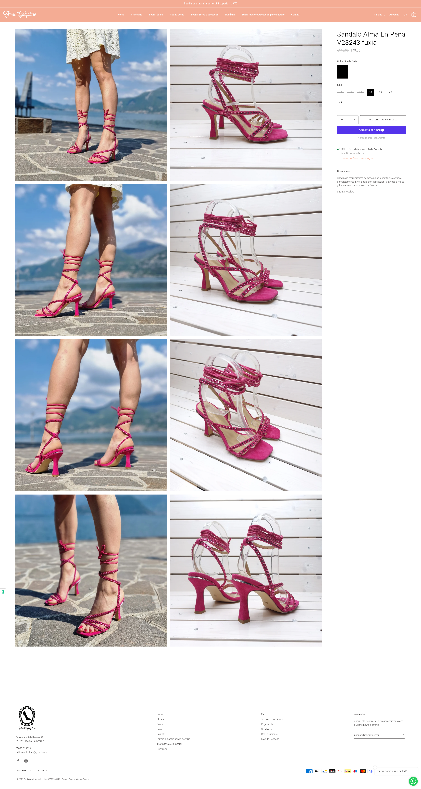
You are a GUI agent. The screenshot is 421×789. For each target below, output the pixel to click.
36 (350, 92)
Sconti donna (156, 14)
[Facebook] (18, 760)
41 (340, 102)
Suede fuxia (342, 71)
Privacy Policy (68, 779)
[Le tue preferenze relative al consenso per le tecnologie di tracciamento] (3, 592)
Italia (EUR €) (22, 770)
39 (380, 92)
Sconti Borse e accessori (205, 14)
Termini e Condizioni (272, 719)
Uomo (160, 729)
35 (340, 92)
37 (360, 92)
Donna (160, 724)
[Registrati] (403, 735)
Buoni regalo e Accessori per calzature (263, 14)
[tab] (345, 171)
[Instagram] (26, 760)
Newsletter (162, 748)
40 (390, 92)
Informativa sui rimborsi (169, 743)
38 (370, 92)
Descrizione (343, 171)
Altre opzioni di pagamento (371, 138)
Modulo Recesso (270, 739)
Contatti (295, 14)
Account (394, 14)
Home (121, 14)
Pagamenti (267, 724)
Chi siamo (136, 14)
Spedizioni (266, 729)
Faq (263, 714)
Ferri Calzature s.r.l (32, 779)
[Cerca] (405, 14)
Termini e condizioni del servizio (173, 739)
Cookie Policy (82, 779)
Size (339, 84)
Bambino (230, 14)
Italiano (378, 14)
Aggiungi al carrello (383, 119)
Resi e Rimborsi (269, 734)
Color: (347, 61)
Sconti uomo (177, 14)
